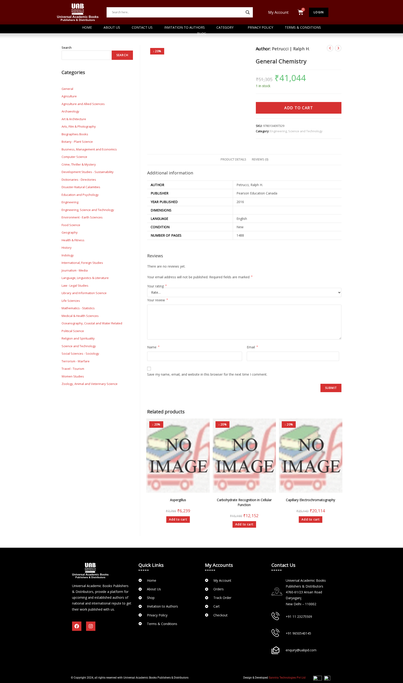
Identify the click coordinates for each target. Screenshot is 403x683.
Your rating (157, 286)
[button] (279, 12)
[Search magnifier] (247, 12)
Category (224, 27)
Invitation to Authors (184, 27)
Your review (157, 300)
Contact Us (142, 27)
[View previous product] (330, 48)
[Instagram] (90, 626)
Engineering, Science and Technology (296, 131)
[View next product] (338, 48)
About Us (112, 27)
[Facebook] (76, 626)
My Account (278, 12)
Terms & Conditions (303, 27)
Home (87, 27)
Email (252, 347)
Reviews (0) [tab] (260, 159)
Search (67, 47)
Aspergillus (178, 500)
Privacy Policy (260, 27)
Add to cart (298, 107)
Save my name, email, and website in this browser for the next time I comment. (207, 374)
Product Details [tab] (233, 159)
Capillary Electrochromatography (310, 500)
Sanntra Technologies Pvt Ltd (287, 677)
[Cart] (300, 12)
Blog (201, 33)
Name (153, 347)
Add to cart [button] (178, 519)
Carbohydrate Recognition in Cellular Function (244, 502)
